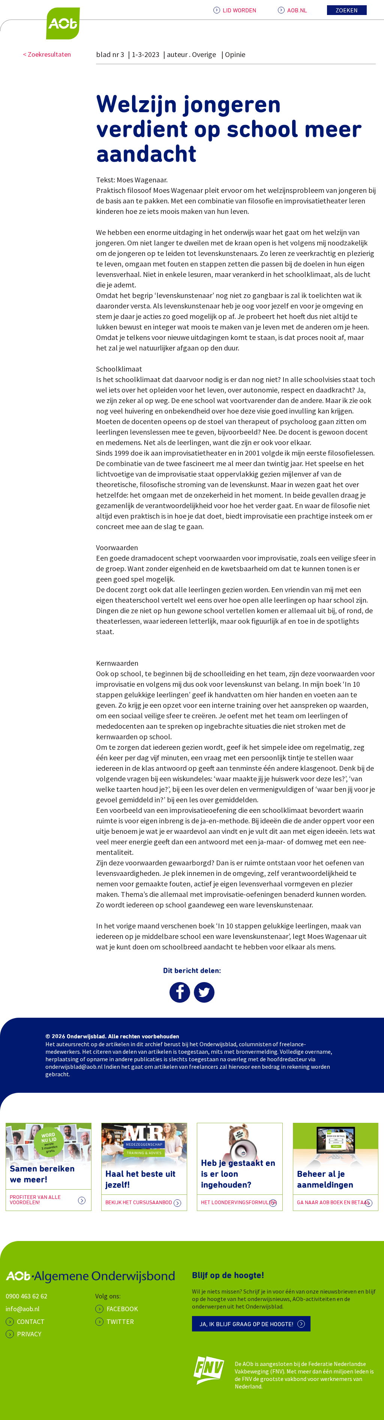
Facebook (122, 1308)
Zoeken (347, 10)
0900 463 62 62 (26, 1296)
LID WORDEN (239, 11)
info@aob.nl (22, 1308)
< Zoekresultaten (47, 54)
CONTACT (31, 1321)
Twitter (120, 1321)
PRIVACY (29, 1334)
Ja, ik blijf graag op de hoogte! (247, 1324)
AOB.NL (297, 11)
